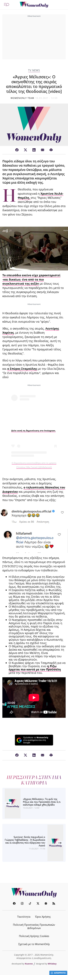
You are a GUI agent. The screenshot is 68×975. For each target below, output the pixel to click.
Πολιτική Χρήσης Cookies (34, 936)
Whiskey (52, 963)
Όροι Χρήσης (43, 916)
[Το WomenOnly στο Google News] (45, 903)
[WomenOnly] (34, 4)
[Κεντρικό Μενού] (6, 5)
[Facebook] (17, 150)
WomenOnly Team (22, 97)
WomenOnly (34, 892)
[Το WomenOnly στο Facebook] (14, 903)
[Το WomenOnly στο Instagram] (22, 903)
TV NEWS (34, 70)
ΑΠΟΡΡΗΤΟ (60, 972)
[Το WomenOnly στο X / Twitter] (38, 903)
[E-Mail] (42, 150)
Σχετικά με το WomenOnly (34, 944)
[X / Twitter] (25, 150)
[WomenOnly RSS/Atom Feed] (53, 903)
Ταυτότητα (23, 916)
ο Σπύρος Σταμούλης (22, 369)
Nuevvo (29, 963)
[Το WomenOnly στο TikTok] (30, 903)
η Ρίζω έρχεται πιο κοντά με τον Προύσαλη (35, 667)
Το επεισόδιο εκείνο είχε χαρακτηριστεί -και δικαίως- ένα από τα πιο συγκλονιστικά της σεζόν (31, 279)
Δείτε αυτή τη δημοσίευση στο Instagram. (33, 430)
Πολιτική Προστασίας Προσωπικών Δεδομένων (34, 926)
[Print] (51, 150)
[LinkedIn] (34, 150)
